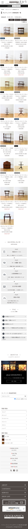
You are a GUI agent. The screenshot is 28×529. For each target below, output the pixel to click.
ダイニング (4, 415)
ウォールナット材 (8, 443)
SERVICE (5, 493)
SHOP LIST (6, 496)
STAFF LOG (14, 466)
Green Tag (14, 454)
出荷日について (8, 324)
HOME (2, 9)
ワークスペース (5, 418)
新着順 (11, 19)
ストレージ (4, 421)
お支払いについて (8, 316)
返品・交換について (9, 320)
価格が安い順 (23, 19)
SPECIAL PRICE (14, 459)
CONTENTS (6, 489)
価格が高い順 (17, 19)
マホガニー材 (7, 439)
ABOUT (4, 485)
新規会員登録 (14, 463)
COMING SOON (14, 449)
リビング (4, 412)
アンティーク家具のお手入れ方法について (13, 329)
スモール (4, 425)
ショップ (4, 428)
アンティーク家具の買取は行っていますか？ (13, 338)
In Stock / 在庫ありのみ (21, 399)
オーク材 (7, 436)
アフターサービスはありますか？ (13, 333)
